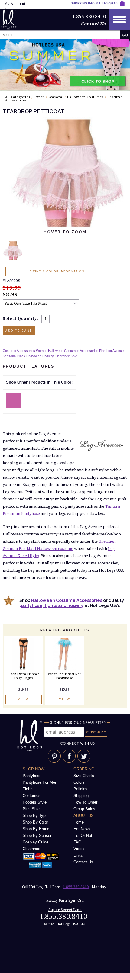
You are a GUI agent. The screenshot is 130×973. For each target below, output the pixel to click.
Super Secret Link (65, 909)
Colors (79, 782)
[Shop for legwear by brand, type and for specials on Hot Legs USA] (30, 751)
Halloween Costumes (85, 97)
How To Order (85, 802)
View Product (23, 700)
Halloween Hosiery (40, 356)
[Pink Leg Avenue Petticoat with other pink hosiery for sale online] (13, 406)
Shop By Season (37, 835)
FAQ (77, 842)
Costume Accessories (19, 350)
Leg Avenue (115, 350)
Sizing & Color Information (56, 271)
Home (78, 822)
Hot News (81, 829)
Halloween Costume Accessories (66, 600)
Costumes (32, 795)
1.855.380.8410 (76, 887)
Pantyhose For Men (40, 782)
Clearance (31, 848)
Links (78, 855)
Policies (80, 789)
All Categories (17, 97)
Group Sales (84, 809)
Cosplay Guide (35, 842)
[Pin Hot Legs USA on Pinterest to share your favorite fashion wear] (54, 761)
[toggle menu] (119, 19)
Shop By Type (35, 815)
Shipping (81, 795)
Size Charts (83, 775)
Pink (102, 350)
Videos (79, 848)
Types (39, 97)
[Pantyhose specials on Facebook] (69, 761)
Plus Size (31, 809)
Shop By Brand (36, 829)
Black (21, 356)
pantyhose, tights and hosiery (51, 605)
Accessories (89, 350)
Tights (28, 789)
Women (41, 350)
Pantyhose (32, 775)
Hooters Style (35, 802)
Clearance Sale (66, 356)
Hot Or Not (82, 835)
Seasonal (55, 97)
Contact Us (93, 24)
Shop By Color (35, 822)
